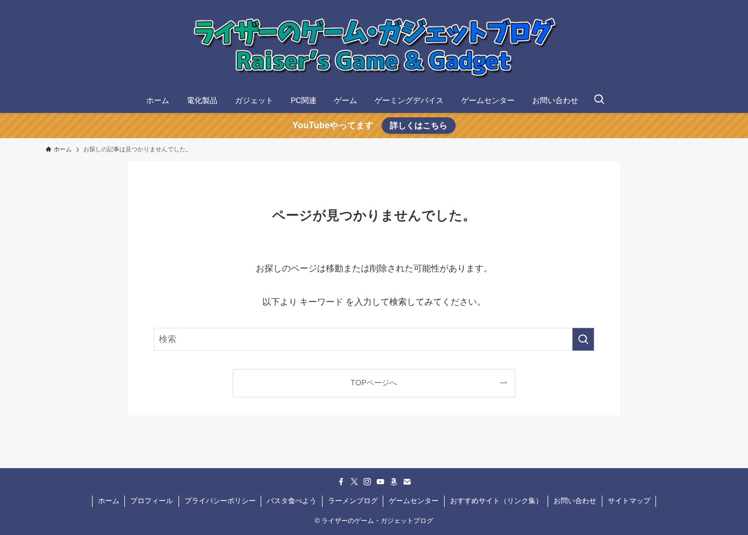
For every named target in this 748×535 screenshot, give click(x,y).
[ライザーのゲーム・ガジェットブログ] (374, 46)
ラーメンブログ (353, 501)
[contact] (407, 482)
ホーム (108, 501)
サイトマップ (629, 501)
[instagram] (367, 482)
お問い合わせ (575, 501)
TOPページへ (373, 382)
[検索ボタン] (599, 100)
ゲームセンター (414, 501)
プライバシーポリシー (220, 501)
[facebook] (341, 482)
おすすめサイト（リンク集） (496, 501)
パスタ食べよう (292, 501)
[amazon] (394, 482)
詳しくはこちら (418, 125)
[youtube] (380, 482)
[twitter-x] (354, 482)
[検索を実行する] (583, 339)
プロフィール (151, 501)
